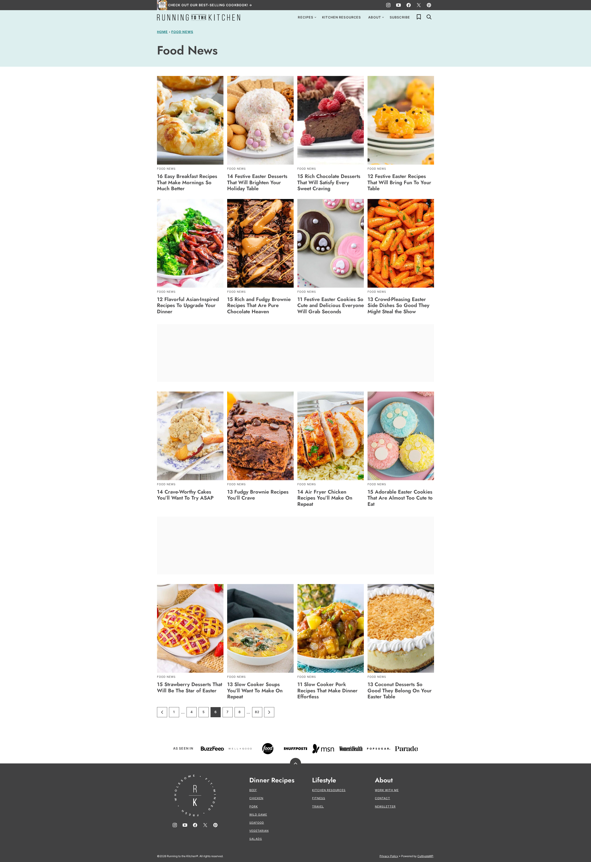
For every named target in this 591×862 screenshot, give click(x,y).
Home (162, 32)
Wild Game (258, 814)
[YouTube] (398, 5)
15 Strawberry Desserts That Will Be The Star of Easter (189, 687)
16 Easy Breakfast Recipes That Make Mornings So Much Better (187, 182)
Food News (182, 32)
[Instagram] (388, 5)
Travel (318, 806)
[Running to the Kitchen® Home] (198, 17)
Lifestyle (324, 780)
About (374, 17)
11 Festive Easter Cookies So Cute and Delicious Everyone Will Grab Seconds (330, 305)
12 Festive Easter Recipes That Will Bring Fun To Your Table (399, 182)
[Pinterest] (429, 5)
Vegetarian (259, 830)
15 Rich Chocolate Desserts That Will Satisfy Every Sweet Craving (328, 182)
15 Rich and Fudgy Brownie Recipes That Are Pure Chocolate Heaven (259, 305)
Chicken (256, 798)
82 (258, 713)
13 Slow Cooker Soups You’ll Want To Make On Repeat (255, 690)
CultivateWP (425, 856)
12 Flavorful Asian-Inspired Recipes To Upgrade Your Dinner (188, 305)
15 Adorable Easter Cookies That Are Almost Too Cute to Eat (400, 498)
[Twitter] (419, 5)
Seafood (256, 822)
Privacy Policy (389, 856)
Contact (382, 798)
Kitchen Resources (341, 17)
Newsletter (385, 806)
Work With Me (387, 790)
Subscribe (400, 17)
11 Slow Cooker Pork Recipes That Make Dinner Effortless (327, 690)
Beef (253, 790)
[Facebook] (409, 5)
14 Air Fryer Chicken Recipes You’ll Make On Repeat (324, 498)
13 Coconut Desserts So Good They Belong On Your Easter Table (400, 690)
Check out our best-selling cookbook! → (210, 5)
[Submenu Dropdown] (315, 17)
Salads (255, 839)
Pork (253, 806)
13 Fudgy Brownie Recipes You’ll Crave (258, 494)
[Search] (429, 17)
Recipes (305, 17)
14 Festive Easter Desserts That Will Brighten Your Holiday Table (257, 182)
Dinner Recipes (271, 780)
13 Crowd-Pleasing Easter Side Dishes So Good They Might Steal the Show (398, 305)
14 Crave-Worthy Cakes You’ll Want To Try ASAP (185, 494)
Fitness (318, 798)
